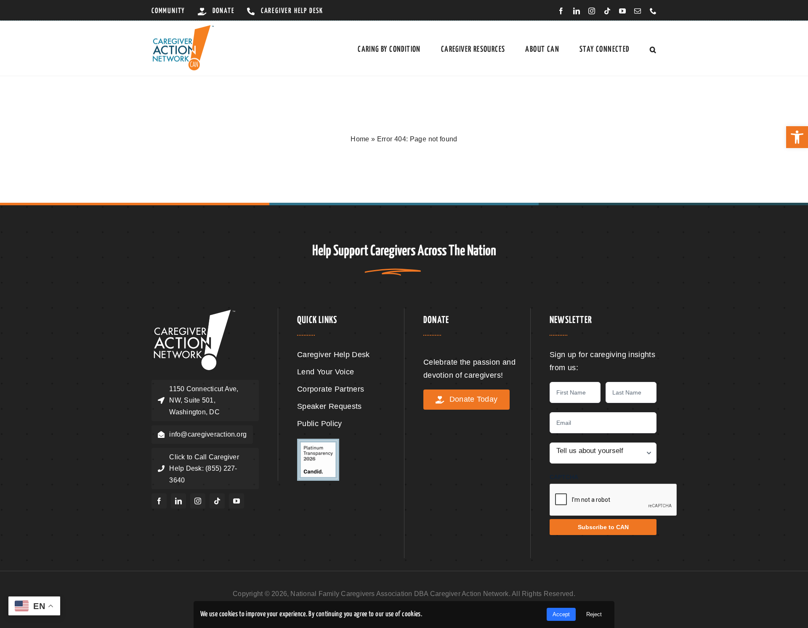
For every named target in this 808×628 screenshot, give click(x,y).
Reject (594, 614)
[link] (797, 137)
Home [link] (360, 139)
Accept (561, 614)
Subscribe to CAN (603, 527)
